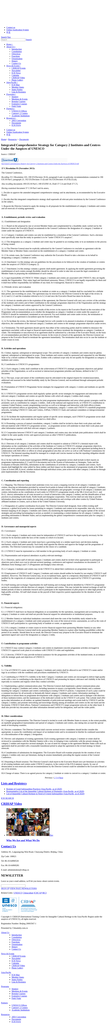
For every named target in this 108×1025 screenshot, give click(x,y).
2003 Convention (19, 120)
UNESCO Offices (19, 111)
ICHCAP (38, 893)
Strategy (15, 97)
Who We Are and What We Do (23, 840)
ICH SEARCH (7, 798)
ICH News (16, 73)
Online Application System (17, 30)
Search (4, 37)
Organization (17, 59)
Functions (16, 56)
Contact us (10, 27)
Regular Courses (18, 101)
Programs (5, 986)
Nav (9, 37)
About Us (5, 932)
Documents (16, 123)
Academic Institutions (21, 116)
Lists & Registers (19, 92)
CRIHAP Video (18, 78)
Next (61, 778)
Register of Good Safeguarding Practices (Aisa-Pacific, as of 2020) (34, 789)
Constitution (17, 51)
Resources (5, 1014)
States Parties (17, 89)
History (15, 61)
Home (3, 139)
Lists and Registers (14, 783)
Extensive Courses (19, 104)
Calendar (15, 75)
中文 (8, 32)
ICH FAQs (16, 125)
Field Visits (16, 106)
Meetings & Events (20, 99)
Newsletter (16, 70)
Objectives (16, 54)
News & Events (7, 954)
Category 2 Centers (20, 113)
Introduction (17, 49)
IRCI (44, 893)
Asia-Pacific (6, 972)
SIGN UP (5, 888)
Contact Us (16, 63)
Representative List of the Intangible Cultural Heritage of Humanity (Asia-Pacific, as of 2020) (45, 791)
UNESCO (18, 893)
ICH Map (16, 85)
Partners (4, 1003)
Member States (18, 87)
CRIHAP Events (19, 68)
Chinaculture (28, 893)
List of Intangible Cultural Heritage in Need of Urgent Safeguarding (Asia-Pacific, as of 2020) (45, 794)
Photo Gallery (17, 80)
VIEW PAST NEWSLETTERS (23, 888)
